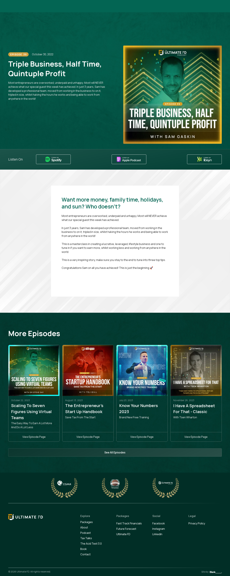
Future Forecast (126, 529)
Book (83, 549)
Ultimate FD (123, 534)
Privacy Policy (196, 523)
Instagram (158, 529)
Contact (85, 554)
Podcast (85, 533)
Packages (86, 522)
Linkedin (157, 534)
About (84, 527)
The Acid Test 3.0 (91, 543)
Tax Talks (86, 538)
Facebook (158, 523)
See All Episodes (114, 452)
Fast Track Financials (129, 523)
